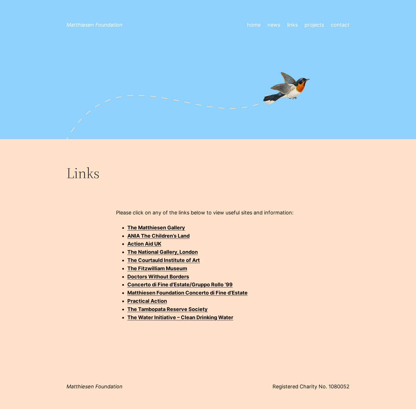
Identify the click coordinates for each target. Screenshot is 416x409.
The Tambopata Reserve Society (167, 309)
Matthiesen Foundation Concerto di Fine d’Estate (187, 293)
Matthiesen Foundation (95, 25)
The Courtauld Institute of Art (163, 260)
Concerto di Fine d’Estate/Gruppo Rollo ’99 (180, 284)
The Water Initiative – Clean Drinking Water (180, 317)
